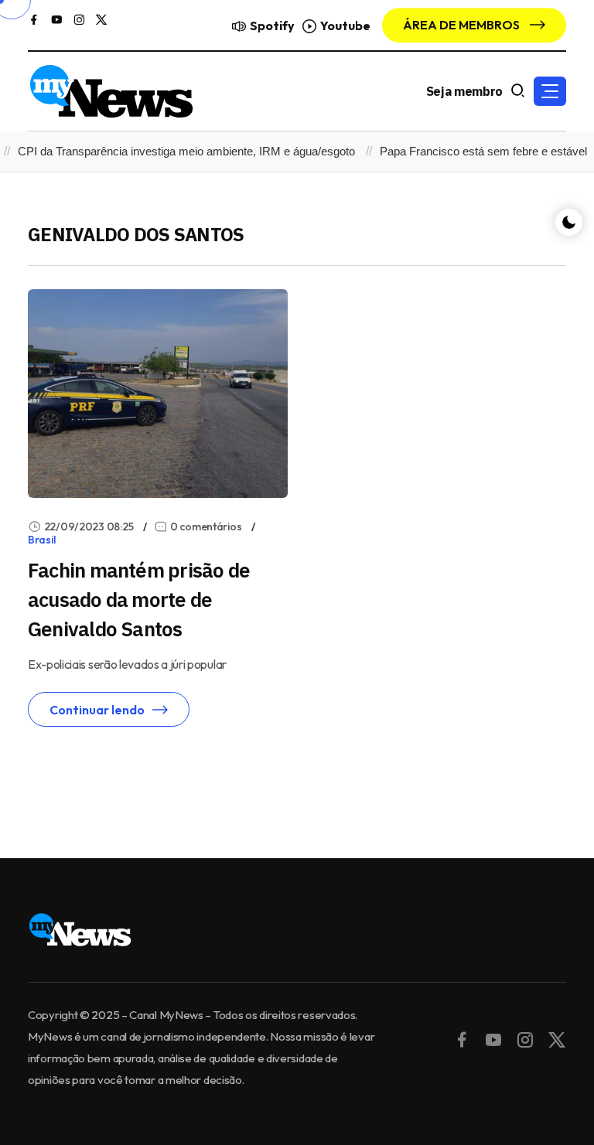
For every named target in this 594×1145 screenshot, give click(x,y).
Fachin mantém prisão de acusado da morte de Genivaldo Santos (139, 599)
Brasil (41, 540)
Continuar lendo (97, 709)
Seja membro (464, 91)
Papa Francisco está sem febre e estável (476, 151)
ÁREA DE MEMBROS (462, 24)
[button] (550, 91)
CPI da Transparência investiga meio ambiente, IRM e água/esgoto (179, 151)
